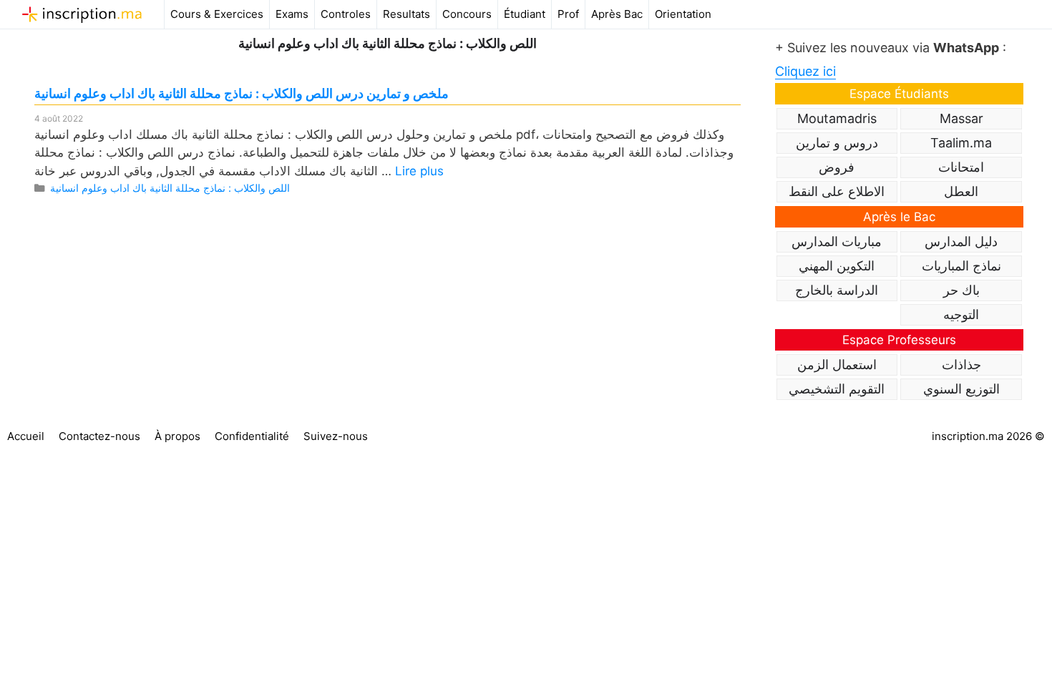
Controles (346, 14)
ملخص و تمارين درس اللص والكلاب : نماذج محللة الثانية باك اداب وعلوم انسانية (241, 93)
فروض (836, 167)
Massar (961, 118)
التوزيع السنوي (961, 388)
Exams (292, 14)
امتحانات (961, 167)
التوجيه (961, 314)
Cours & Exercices (216, 14)
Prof (568, 14)
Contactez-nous (99, 436)
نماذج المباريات (961, 265)
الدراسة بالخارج (836, 290)
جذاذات (961, 364)
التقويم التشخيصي (837, 388)
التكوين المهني (837, 265)
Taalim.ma (961, 142)
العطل (961, 191)
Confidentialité (252, 436)
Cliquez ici (805, 71)
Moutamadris (837, 118)
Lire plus (419, 171)
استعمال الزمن (837, 364)
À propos (177, 436)
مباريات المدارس (837, 241)
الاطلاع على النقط (837, 191)
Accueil (25, 436)
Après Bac (617, 14)
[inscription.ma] (81, 14)
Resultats (406, 14)
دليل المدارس (961, 241)
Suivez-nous (335, 436)
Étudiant (524, 14)
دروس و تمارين (837, 142)
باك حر (961, 290)
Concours (467, 14)
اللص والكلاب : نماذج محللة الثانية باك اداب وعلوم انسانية (170, 188)
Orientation (683, 14)
